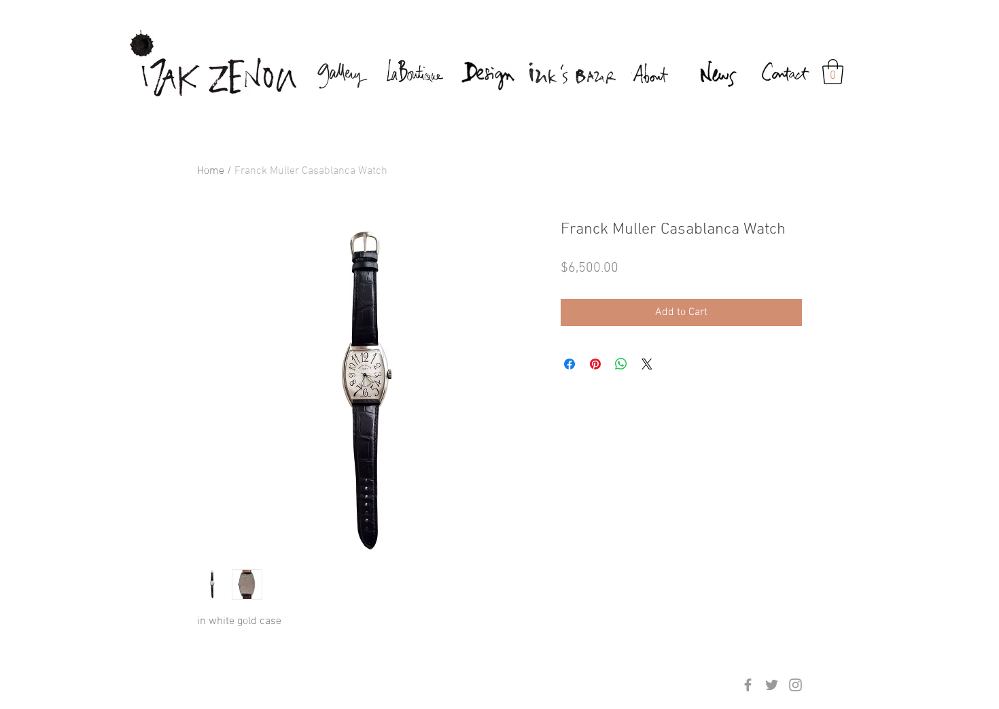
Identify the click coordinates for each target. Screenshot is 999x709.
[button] (832, 71)
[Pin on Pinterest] (595, 364)
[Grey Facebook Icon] (747, 684)
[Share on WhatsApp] (621, 364)
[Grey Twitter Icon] (771, 684)
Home (210, 171)
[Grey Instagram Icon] (795, 684)
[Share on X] (647, 364)
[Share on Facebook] (569, 364)
